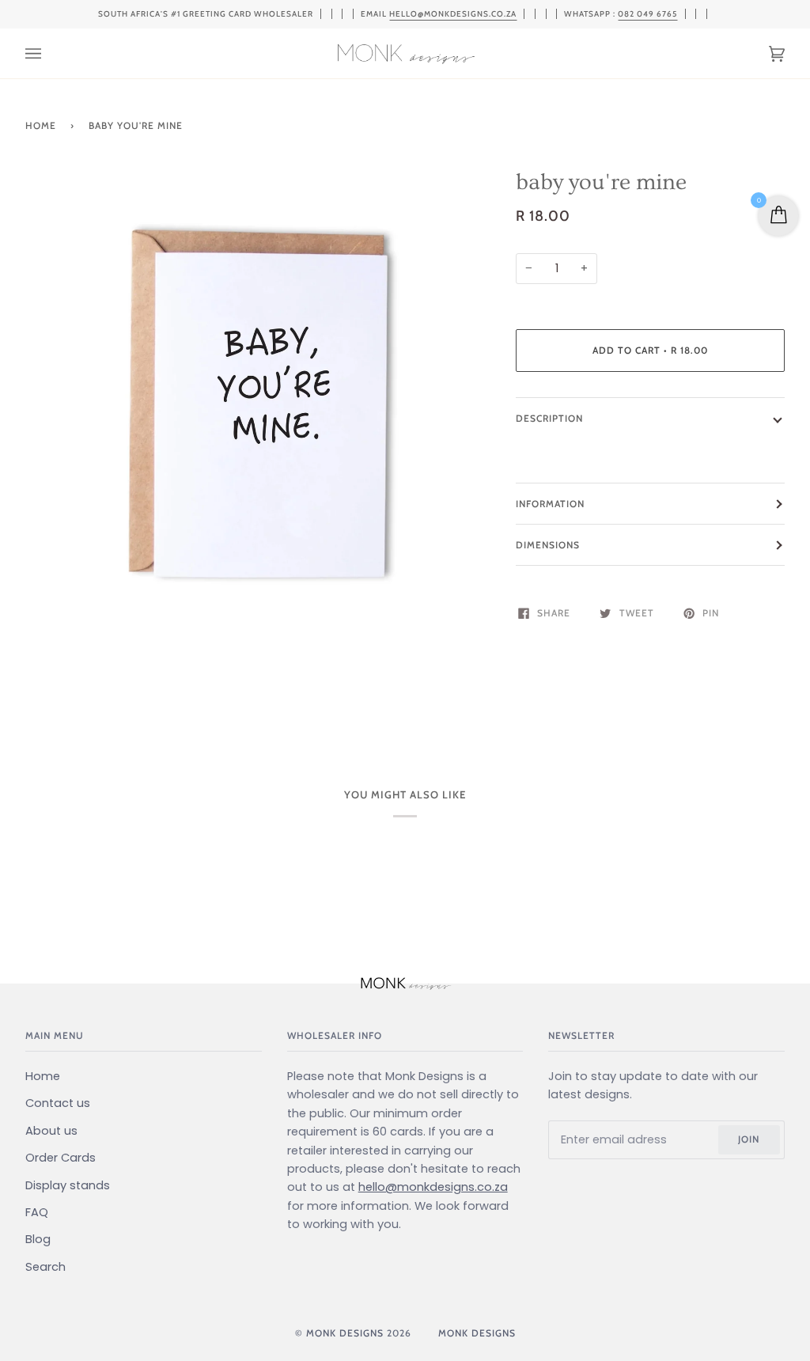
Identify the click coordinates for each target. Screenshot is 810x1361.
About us (51, 1131)
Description (549, 418)
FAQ (36, 1212)
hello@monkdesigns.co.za (453, 14)
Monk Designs (345, 1333)
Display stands (67, 1185)
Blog (38, 1239)
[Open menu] (49, 53)
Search (45, 1267)
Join (748, 1139)
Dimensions (548, 545)
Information (550, 504)
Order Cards (60, 1158)
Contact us (57, 1103)
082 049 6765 (647, 14)
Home (40, 125)
